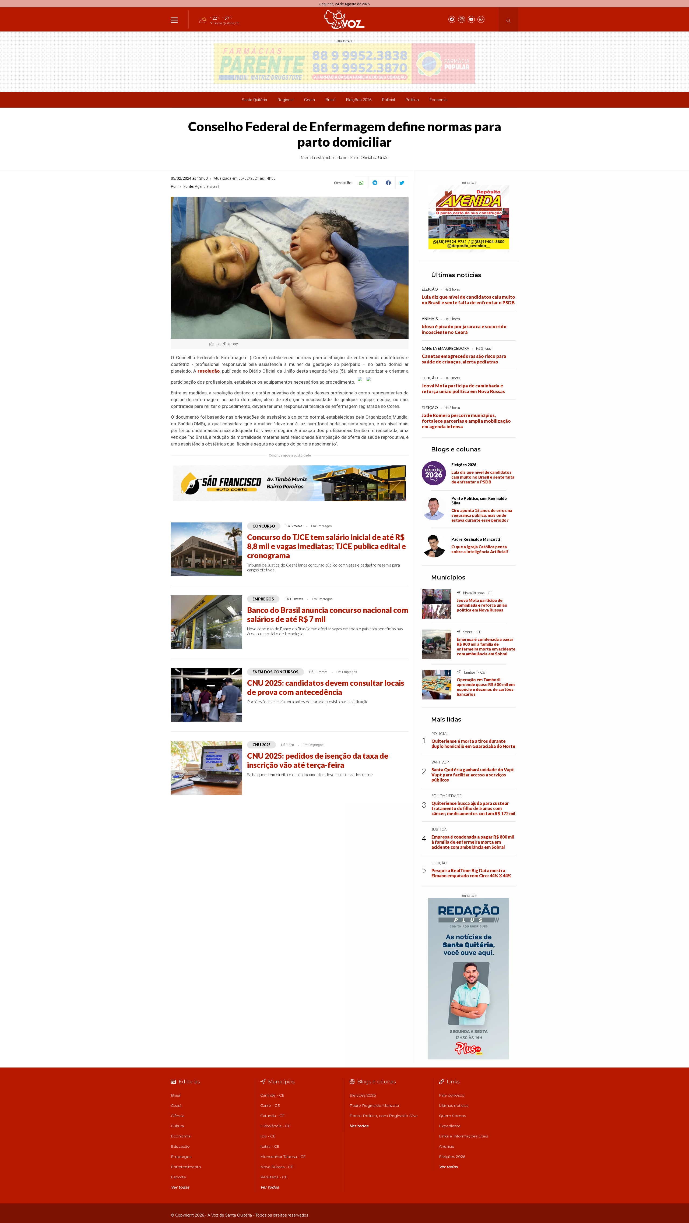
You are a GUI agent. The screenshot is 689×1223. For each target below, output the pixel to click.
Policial (388, 99)
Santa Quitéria (254, 99)
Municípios (448, 577)
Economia (439, 99)
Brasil (330, 99)
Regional (285, 99)
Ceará (309, 99)
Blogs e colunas (456, 449)
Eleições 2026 (358, 99)
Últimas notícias (456, 275)
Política (412, 99)
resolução (209, 371)
